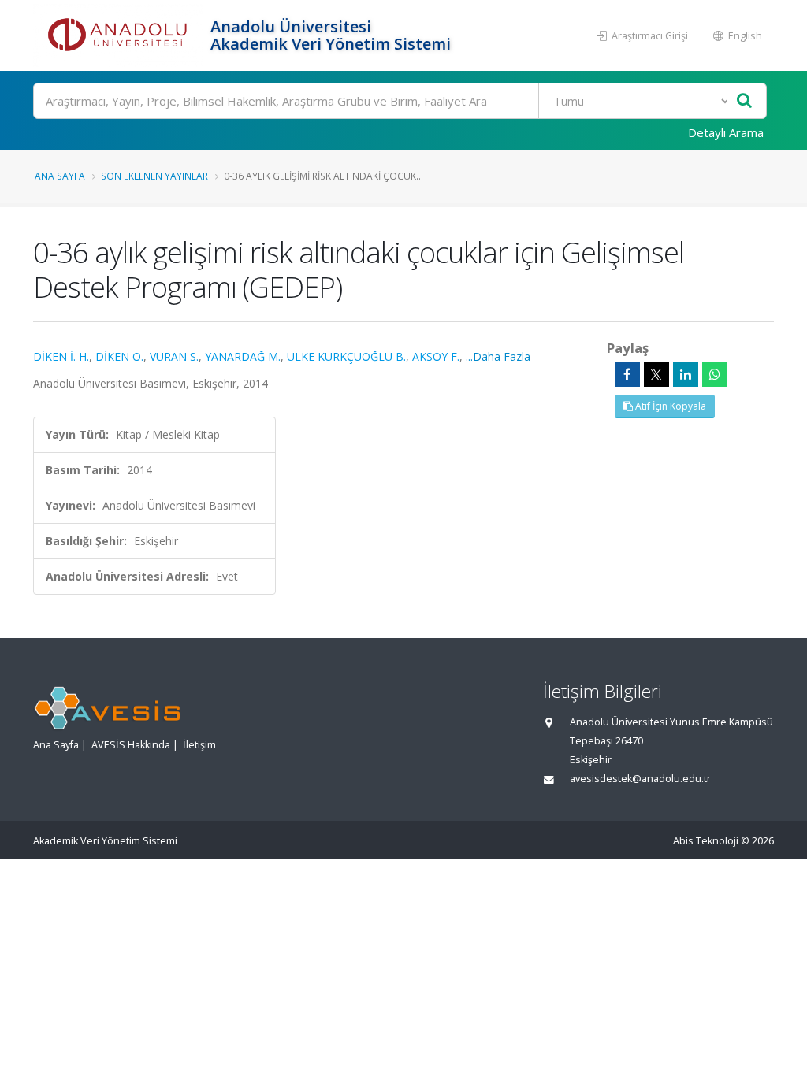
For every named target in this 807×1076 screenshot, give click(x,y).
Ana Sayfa (60, 175)
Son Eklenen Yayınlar (154, 175)
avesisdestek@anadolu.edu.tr (640, 778)
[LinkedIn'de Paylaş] (685, 374)
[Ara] (744, 101)
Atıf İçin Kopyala (669, 406)
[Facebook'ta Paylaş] (627, 374)
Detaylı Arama (726, 132)
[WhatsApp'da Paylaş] (714, 374)
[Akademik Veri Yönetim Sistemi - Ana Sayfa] (119, 35)
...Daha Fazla (498, 356)
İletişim (199, 744)
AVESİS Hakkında (130, 744)
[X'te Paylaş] (656, 374)
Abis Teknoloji (705, 841)
